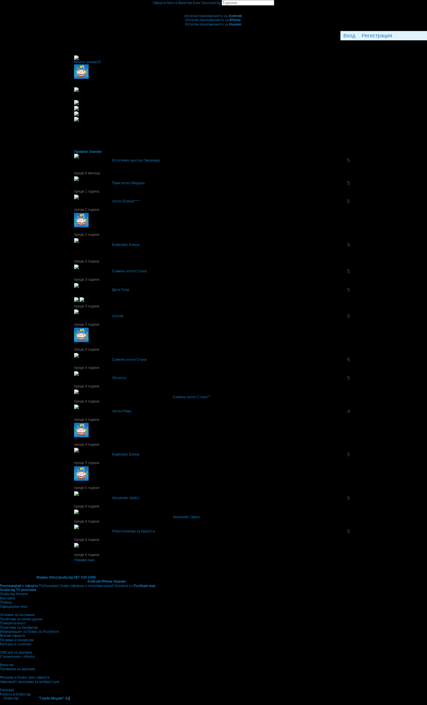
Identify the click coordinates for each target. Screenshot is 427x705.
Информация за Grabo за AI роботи (29, 632)
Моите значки (87, 62)
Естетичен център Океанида (136, 160)
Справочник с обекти (17, 657)
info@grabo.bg (61, 577)
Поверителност (13, 623)
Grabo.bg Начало (14, 594)
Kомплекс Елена (125, 245)
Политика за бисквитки (19, 628)
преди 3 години (86, 261)
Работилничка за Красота (133, 531)
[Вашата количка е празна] (213, 8)
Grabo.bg (10, 698)
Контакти (7, 598)
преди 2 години (86, 210)
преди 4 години (86, 368)
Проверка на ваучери (17, 669)
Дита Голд (120, 290)
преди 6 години (86, 506)
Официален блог (14, 607)
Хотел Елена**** (125, 201)
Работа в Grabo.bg (15, 694)
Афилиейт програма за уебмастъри (29, 682)
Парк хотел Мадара (128, 183)
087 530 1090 (85, 577)
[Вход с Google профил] (425, 35)
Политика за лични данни (21, 619)
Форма (42, 577)
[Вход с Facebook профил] (409, 35)
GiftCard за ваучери (16, 652)
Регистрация (377, 36)
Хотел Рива (121, 411)
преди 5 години (86, 463)
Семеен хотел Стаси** (191, 397)
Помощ (6, 602)
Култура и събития (15, 644)
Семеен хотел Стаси (129, 271)
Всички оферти (12, 636)
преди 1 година (86, 191)
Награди (7, 690)
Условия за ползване (17, 615)
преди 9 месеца (87, 173)
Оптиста (119, 378)
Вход (349, 36)
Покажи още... (85, 560)
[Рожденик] (89, 226)
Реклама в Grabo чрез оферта (24, 677)
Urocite (117, 316)
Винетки (7, 665)
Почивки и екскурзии (17, 640)
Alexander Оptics (125, 498)
